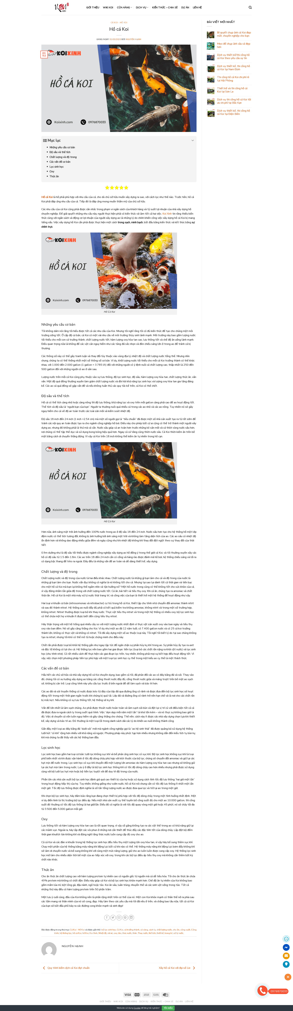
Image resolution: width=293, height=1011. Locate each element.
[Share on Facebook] (107, 917)
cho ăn (176, 929)
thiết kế (160, 933)
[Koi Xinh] (61, 7)
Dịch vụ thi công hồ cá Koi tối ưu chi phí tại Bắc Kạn (234, 101)
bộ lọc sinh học (108, 929)
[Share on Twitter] (113, 917)
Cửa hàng (123, 7)
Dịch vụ (141, 7)
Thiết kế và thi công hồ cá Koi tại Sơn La (232, 90)
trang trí (168, 933)
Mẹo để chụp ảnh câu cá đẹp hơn (233, 45)
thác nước (127, 933)
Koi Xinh (167, 214)
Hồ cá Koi (47, 197)
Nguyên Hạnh (133, 39)
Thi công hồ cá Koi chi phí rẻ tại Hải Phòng (233, 79)
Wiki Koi (108, 7)
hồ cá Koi (77, 933)
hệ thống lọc (66, 933)
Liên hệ (197, 7)
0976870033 (279, 991)
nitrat (110, 933)
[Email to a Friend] (119, 917)
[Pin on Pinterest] (125, 917)
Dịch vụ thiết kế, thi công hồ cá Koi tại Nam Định (233, 68)
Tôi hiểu (168, 1008)
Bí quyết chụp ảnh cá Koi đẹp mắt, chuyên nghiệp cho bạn (234, 34)
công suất (185, 929)
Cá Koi (120, 929)
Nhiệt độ (102, 933)
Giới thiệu (92, 7)
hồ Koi (85, 933)
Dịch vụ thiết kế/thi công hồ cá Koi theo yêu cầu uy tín (233, 56)
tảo (119, 933)
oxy (115, 933)
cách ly (152, 929)
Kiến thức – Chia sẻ (165, 7)
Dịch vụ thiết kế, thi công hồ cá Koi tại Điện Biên (233, 112)
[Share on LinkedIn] (131, 917)
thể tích (152, 933)
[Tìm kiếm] (250, 7)
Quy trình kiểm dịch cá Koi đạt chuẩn (68, 968)
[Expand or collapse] (193, 140)
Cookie (137, 1008)
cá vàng (144, 929)
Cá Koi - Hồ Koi (119, 22)
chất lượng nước (164, 929)
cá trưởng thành (131, 929)
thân (135, 933)
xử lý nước (178, 933)
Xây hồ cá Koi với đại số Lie (175, 968)
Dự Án (185, 7)
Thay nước (143, 933)
